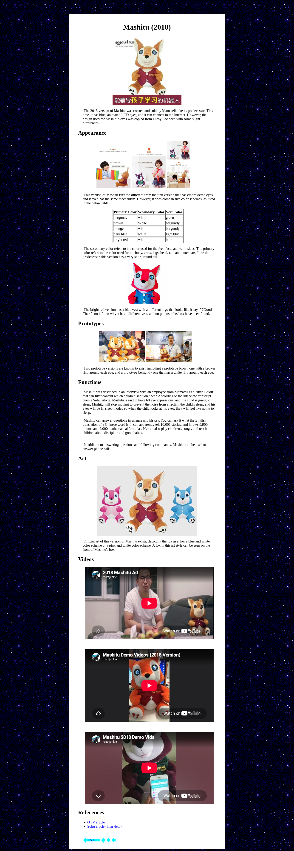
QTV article (96, 822)
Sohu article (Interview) (104, 826)
